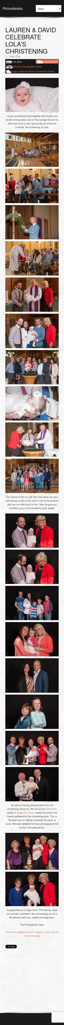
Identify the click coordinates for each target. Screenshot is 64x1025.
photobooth (51, 808)
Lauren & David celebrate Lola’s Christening (30, 40)
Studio (39, 66)
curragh (13, 71)
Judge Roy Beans (26, 71)
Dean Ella (14, 56)
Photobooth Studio (45, 71)
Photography (28, 66)
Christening (15, 66)
